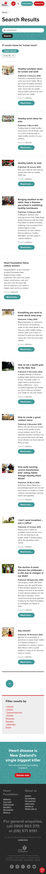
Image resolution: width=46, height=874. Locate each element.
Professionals (8, 805)
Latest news (29, 804)
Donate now (39, 4)
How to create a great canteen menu (29, 419)
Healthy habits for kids (30, 163)
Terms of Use (18, 860)
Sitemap (37, 860)
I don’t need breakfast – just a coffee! (30, 521)
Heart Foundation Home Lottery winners (16, 264)
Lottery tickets (27, 4)
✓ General (9, 706)
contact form (23, 840)
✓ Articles (9, 709)
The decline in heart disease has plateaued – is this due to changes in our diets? (31, 571)
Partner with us (31, 809)
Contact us (29, 806)
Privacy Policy (28, 860)
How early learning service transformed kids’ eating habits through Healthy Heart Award (29, 473)
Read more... (26, 103)
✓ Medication (11, 724)
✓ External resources (14, 712)
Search (7, 35)
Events (8, 727)
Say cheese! (24, 630)
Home (4, 12)
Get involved (8, 810)
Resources (10, 718)
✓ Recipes (10, 715)
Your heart (7, 802)
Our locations (30, 798)
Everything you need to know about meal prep (30, 314)
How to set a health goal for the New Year (30, 366)
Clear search (10, 51)
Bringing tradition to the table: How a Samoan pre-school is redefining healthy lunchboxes (30, 204)
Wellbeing (7, 799)
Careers (28, 796)
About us (6, 812)
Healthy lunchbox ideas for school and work (30, 70)
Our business (30, 801)
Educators (10, 721)
